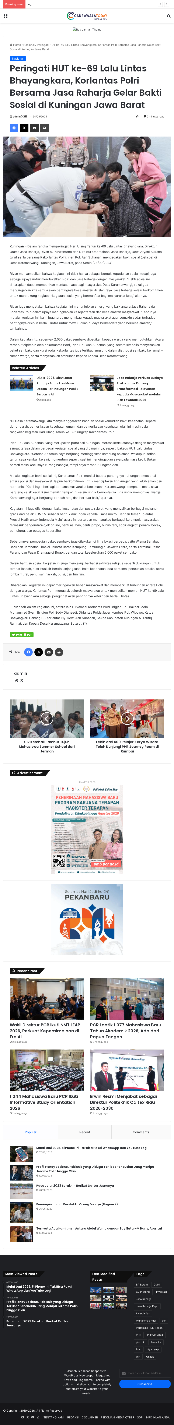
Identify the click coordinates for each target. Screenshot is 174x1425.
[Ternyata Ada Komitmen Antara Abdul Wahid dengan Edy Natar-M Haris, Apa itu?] (21, 1234)
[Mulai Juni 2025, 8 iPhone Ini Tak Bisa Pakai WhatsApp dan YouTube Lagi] (21, 1154)
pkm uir (140, 1342)
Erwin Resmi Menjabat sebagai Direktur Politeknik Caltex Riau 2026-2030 (123, 1102)
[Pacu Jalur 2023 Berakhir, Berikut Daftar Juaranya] (21, 1191)
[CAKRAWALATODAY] (87, 16)
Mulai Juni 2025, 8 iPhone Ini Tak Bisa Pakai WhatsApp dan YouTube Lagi (91, 1148)
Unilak (150, 1356)
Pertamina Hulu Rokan (149, 1327)
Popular (30, 1132)
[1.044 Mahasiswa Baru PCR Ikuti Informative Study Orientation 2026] (47, 1070)
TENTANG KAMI (54, 1417)
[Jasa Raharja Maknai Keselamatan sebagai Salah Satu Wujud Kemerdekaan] (121, 1298)
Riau (138, 1349)
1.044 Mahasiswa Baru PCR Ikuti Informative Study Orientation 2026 (44, 1102)
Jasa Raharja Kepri (147, 1306)
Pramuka (156, 1342)
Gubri (157, 1284)
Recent (84, 1132)
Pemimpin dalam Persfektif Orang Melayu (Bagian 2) (77, 1204)
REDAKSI (73, 1417)
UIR (138, 1356)
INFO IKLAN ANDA (158, 1417)
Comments (141, 1132)
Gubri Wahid (143, 1291)
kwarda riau (143, 1313)
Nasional (29, 44)
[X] (21, 680)
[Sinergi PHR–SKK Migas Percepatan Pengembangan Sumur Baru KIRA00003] (95, 1290)
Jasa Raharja (144, 1299)
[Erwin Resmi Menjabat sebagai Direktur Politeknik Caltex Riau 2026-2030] (127, 1070)
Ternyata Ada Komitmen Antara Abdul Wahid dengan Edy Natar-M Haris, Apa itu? (99, 1228)
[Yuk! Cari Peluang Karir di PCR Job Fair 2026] (121, 1290)
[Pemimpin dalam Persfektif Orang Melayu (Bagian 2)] (21, 1212)
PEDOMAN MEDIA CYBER (117, 1417)
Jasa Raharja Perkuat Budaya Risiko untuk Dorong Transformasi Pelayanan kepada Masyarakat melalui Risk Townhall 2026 (140, 389)
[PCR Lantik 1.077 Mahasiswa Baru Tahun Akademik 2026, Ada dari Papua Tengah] (127, 999)
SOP (140, 1417)
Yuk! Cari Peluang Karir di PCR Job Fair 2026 (57, 4)
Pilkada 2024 (155, 1335)
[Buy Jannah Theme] (87, 29)
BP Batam (142, 1284)
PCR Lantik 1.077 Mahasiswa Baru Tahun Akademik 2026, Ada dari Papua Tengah (125, 1031)
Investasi (161, 1291)
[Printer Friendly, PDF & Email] (22, 634)
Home (16, 44)
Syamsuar (153, 1349)
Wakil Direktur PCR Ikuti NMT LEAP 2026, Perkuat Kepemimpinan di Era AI (45, 1031)
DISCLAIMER (89, 1417)
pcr (164, 1320)
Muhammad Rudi (146, 1320)
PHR (138, 1335)
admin (17, 116)
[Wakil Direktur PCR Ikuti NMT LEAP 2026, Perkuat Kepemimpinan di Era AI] (47, 999)
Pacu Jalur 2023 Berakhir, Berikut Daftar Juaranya (75, 1186)
